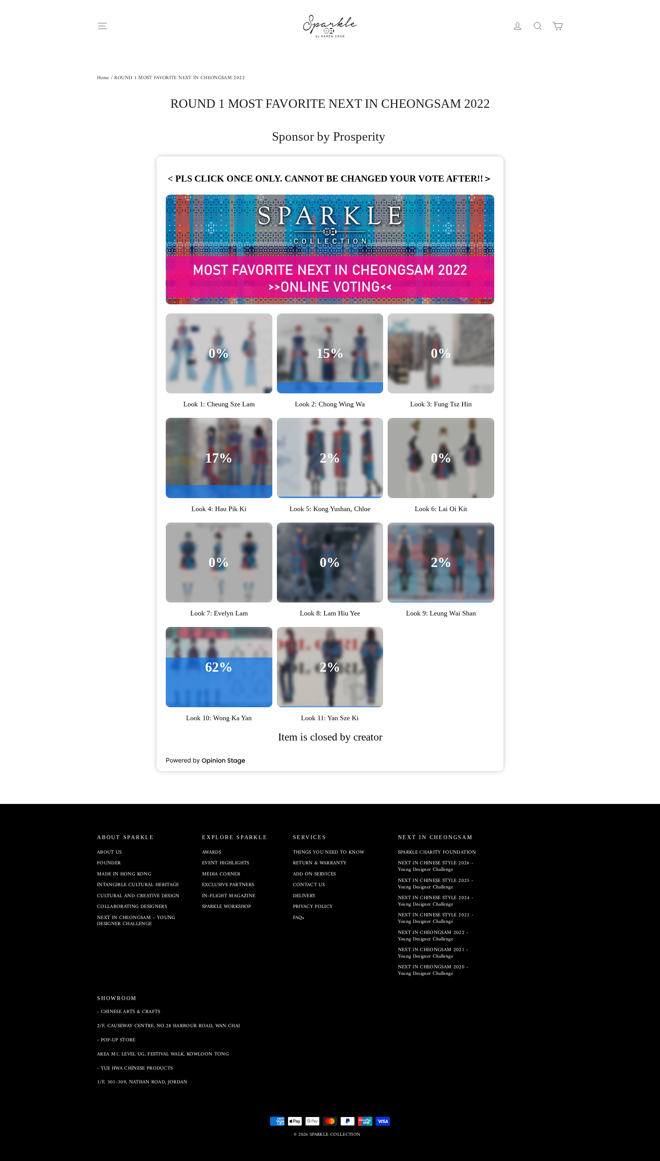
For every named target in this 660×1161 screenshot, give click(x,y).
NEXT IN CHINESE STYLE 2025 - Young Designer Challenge (436, 883)
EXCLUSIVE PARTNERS (228, 884)
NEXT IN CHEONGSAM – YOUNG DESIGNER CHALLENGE (136, 921)
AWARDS (211, 852)
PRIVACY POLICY (313, 906)
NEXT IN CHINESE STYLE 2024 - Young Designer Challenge (436, 901)
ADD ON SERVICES (314, 874)
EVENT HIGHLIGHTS (225, 863)
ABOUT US (109, 852)
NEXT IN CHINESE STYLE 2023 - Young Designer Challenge (436, 918)
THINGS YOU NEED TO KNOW (328, 852)
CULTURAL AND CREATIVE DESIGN (138, 895)
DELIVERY (304, 895)
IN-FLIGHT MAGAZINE (228, 895)
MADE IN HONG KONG (124, 874)
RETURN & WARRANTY (320, 863)
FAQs (298, 917)
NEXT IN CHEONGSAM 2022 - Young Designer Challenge (433, 935)
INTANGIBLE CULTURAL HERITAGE (138, 884)
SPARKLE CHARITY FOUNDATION (437, 852)
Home (103, 77)
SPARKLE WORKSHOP (226, 906)
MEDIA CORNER (221, 874)
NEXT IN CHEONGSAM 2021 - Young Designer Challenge (433, 953)
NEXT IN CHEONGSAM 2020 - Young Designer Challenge (433, 970)
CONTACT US (309, 884)
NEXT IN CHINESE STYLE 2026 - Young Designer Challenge (436, 866)
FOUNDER (109, 863)
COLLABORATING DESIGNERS (132, 906)
